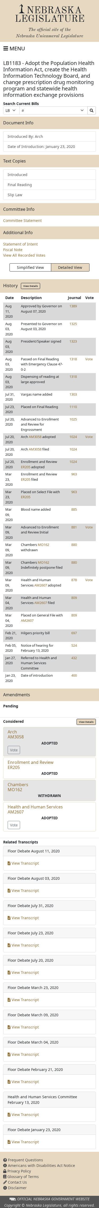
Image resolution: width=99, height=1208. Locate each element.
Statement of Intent (20, 244)
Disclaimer (17, 1187)
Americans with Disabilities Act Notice (41, 1165)
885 (74, 509)
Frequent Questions (25, 1159)
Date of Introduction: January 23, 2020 (41, 146)
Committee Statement (22, 220)
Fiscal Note (12, 249)
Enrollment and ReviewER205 (31, 764)
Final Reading (20, 184)
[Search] (91, 110)
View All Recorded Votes (24, 255)
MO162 (43, 544)
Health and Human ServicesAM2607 (35, 809)
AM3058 (35, 436)
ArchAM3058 (16, 734)
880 (74, 544)
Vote (89, 359)
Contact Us (17, 1182)
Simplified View (30, 267)
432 (74, 657)
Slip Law (15, 194)
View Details (30, 286)
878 (74, 579)
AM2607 (40, 585)
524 (74, 645)
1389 (73, 306)
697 (74, 633)
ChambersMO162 (18, 787)
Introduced (17, 174)
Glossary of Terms (22, 1176)
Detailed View (70, 267)
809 (74, 597)
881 (74, 527)
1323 (73, 341)
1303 (73, 394)
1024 (73, 436)
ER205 (25, 467)
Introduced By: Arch (25, 136)
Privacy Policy (18, 1171)
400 (74, 675)
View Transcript (25, 863)
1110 (73, 406)
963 (74, 474)
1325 (73, 323)
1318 (73, 359)
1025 (73, 419)
